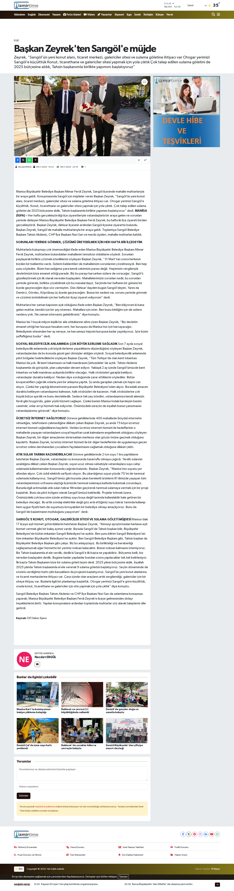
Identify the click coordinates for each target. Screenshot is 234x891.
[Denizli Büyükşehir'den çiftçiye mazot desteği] (127, 730)
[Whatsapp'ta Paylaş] (29, 160)
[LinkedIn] (206, 834)
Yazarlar (106, 14)
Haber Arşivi (181, 855)
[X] (188, 834)
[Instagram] (200, 834)
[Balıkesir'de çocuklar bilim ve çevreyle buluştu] (82, 730)
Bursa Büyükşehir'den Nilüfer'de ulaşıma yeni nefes (162, 884)
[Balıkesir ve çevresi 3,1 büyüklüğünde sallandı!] (82, 694)
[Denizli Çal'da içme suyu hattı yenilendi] (38, 730)
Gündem (19, 14)
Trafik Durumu (181, 847)
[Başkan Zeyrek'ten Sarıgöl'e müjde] (82, 116)
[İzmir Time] (26, 5)
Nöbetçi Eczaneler (27, 847)
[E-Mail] (37, 664)
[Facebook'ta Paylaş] (17, 160)
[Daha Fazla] (35, 160)
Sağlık (32, 14)
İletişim (148, 14)
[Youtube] (211, 834)
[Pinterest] (194, 834)
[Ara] (214, 14)
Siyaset (119, 14)
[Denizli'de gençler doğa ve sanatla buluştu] (127, 694)
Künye (160, 14)
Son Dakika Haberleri (132, 855)
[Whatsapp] (217, 834)
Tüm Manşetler (77, 855)
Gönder (23, 795)
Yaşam (56, 14)
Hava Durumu (77, 847)
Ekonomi (44, 14)
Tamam (123, 876)
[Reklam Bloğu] (186, 111)
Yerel (169, 14)
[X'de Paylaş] (23, 160)
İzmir (137, 14)
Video (91, 14)
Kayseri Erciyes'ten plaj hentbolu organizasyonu (69, 884)
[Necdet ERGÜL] (24, 659)
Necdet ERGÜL (25, 167)
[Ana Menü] (218, 14)
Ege (129, 14)
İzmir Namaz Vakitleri (133, 847)
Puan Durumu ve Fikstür (30, 855)
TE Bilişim (215, 869)
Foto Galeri (74, 14)
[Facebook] (183, 834)
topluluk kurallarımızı (45, 806)
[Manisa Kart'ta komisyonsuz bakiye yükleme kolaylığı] (38, 694)
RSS (20, 869)
